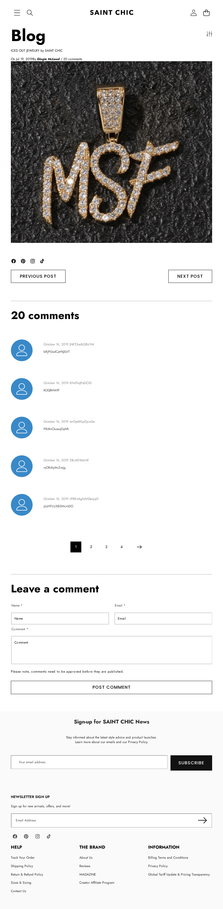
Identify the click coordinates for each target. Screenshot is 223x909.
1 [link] (76, 546)
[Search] (30, 13)
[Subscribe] (202, 820)
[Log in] (193, 13)
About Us (85, 857)
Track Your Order (23, 857)
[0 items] (206, 13)
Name (17, 605)
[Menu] (17, 13)
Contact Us (18, 891)
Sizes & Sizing (21, 882)
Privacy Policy (158, 866)
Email (120, 605)
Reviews (84, 866)
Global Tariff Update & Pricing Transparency (179, 874)
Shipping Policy (22, 866)
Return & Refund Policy (27, 874)
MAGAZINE (87, 874)
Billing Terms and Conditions (168, 857)
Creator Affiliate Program (96, 882)
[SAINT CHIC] (111, 12)
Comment (20, 629)
